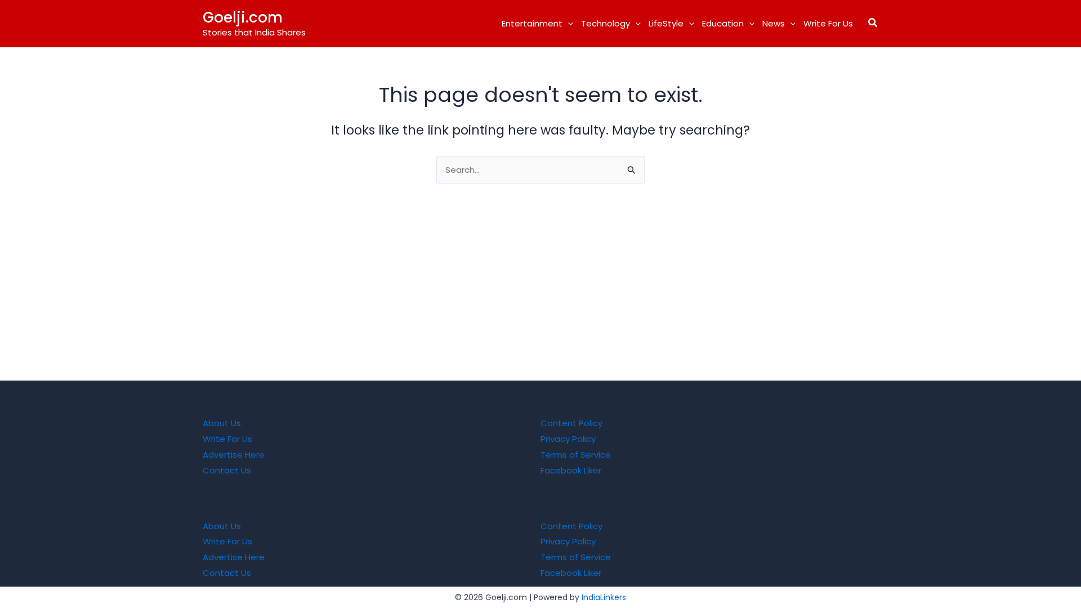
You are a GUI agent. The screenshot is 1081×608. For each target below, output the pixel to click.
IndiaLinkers (604, 597)
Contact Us (227, 470)
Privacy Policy (568, 439)
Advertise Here (234, 455)
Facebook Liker (570, 470)
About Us (222, 423)
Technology (605, 23)
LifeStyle (666, 23)
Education (723, 23)
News (773, 23)
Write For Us (828, 23)
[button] (567, 23)
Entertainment (532, 23)
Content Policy (571, 423)
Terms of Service (575, 455)
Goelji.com (243, 17)
